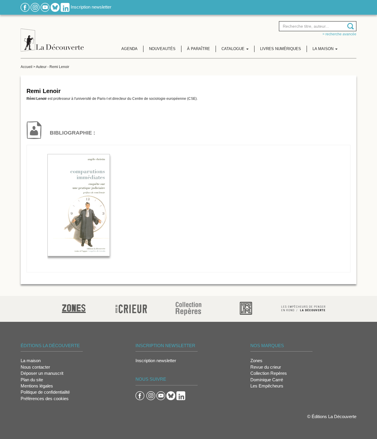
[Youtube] (45, 6)
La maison (31, 360)
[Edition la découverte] (52, 35)
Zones (256, 360)
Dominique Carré (266, 379)
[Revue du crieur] (131, 307)
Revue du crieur (265, 367)
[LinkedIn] (65, 6)
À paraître (198, 49)
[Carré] (246, 307)
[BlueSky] (55, 6)
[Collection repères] (188, 308)
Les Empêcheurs (266, 385)
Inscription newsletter (91, 6)
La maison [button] (323, 49)
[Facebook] (25, 6)
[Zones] (74, 307)
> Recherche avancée (339, 34)
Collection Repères (268, 373)
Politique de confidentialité (45, 392)
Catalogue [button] (233, 49)
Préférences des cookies (45, 398)
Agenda (129, 49)
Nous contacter (35, 367)
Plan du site (32, 379)
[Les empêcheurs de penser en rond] (303, 307)
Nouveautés (162, 49)
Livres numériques (280, 49)
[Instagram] (35, 6)
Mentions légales (37, 385)
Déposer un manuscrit (42, 373)
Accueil (26, 67)
